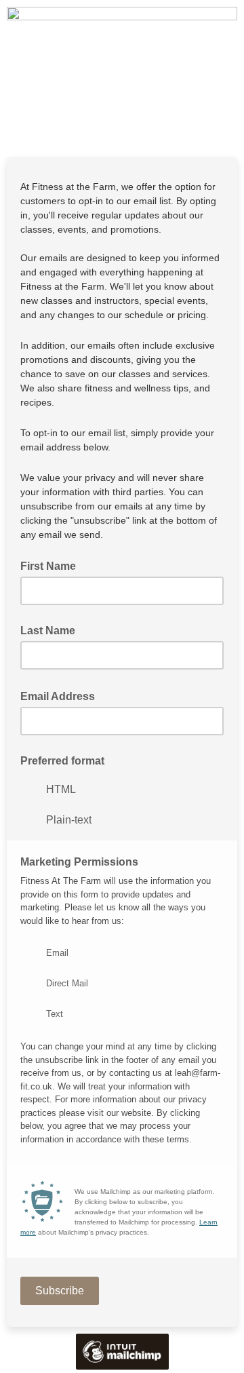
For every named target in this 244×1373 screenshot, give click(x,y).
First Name (48, 566)
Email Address (61, 695)
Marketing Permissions (79, 862)
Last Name (47, 630)
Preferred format (62, 761)
